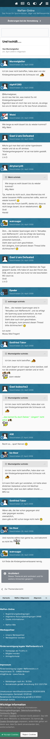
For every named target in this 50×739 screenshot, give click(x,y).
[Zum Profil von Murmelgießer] (5, 63)
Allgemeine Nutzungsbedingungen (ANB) (23, 616)
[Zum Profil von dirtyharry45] (5, 167)
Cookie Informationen (15, 619)
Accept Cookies (10, 734)
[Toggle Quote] (6, 177)
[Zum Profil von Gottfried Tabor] (5, 344)
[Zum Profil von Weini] (5, 116)
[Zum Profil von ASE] (5, 436)
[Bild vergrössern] (42, 74)
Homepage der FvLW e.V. (17, 651)
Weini (12, 114)
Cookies (12, 716)
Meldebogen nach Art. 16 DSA (19, 681)
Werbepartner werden (15, 638)
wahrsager (15, 221)
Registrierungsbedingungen (18, 614)
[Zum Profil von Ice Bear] (5, 454)
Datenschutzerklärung (30, 710)
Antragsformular (13, 656)
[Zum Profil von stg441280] (5, 86)
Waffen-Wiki (11, 625)
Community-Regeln (8, 713)
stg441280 (15, 84)
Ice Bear (13, 452)
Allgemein (21, 51)
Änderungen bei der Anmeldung (23, 21)
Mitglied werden (13, 653)
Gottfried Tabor (17, 342)
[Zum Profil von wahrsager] (5, 223)
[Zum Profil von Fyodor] (5, 292)
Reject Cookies (29, 734)
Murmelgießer (12, 49)
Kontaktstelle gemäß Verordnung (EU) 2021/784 (26, 684)
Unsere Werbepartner (15, 635)
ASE (11, 434)
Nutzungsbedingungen (10, 710)
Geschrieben (21, 64)
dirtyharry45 (16, 166)
